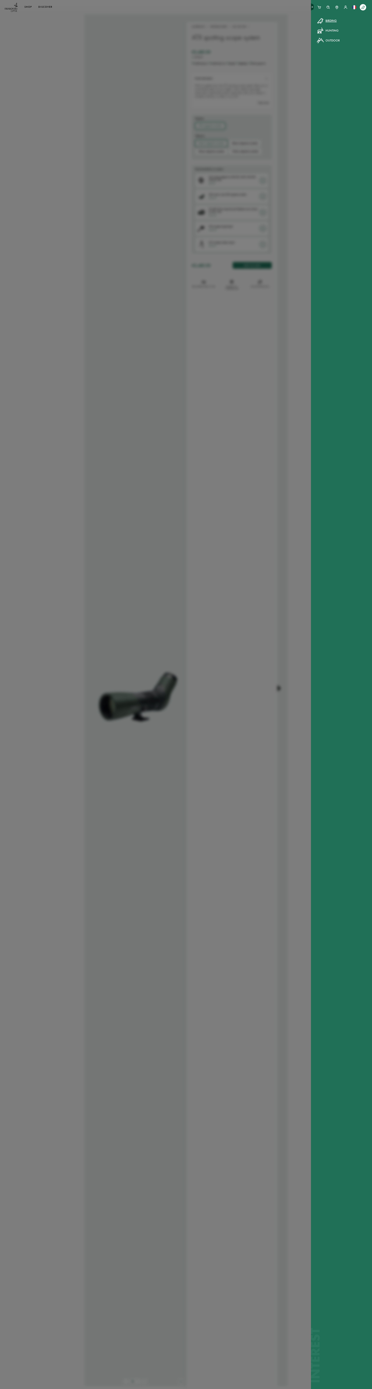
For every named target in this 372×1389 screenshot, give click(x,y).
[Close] (252, 24)
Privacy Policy (233, 75)
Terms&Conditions (211, 75)
